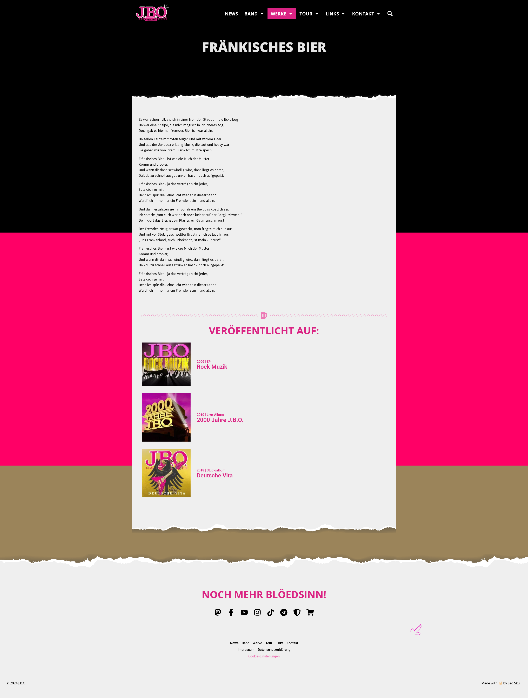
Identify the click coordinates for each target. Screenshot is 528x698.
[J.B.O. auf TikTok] (270, 612)
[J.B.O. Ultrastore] (310, 612)
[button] (390, 14)
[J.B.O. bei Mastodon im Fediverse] (218, 612)
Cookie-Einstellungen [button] (264, 656)
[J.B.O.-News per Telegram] (284, 612)
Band (251, 14)
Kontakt (363, 14)
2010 (200, 415)
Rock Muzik (212, 366)
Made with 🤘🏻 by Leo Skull (501, 683)
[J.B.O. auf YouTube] (244, 612)
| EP (207, 362)
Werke (278, 14)
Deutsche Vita (215, 475)
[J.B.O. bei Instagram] (257, 612)
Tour (305, 14)
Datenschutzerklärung (274, 650)
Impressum (246, 650)
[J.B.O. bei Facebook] (231, 612)
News (231, 14)
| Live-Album (214, 415)
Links (332, 14)
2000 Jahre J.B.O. (220, 419)
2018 (200, 470)
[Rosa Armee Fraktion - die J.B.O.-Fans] (297, 612)
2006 (200, 362)
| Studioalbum (214, 470)
